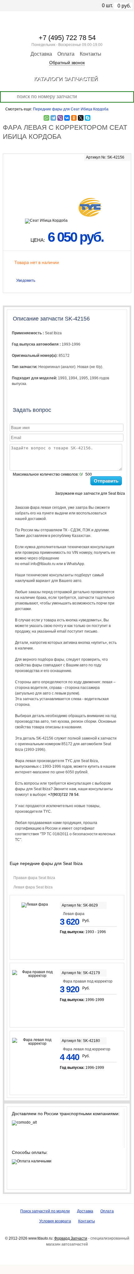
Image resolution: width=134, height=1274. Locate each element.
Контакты (90, 54)
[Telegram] (53, 118)
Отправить (106, 480)
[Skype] (87, 118)
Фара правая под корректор (87, 981)
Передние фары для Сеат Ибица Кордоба (70, 109)
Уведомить (25, 280)
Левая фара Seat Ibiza (33, 887)
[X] (81, 118)
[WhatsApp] (46, 118)
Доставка (41, 54)
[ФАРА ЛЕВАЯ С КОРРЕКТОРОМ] (67, 174)
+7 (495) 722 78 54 (67, 38)
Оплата (65, 54)
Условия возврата (55, 1221)
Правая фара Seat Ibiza (34, 878)
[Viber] (60, 118)
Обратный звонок (67, 62)
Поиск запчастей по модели (45, 1211)
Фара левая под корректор (86, 1049)
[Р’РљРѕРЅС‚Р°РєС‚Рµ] (67, 118)
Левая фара (73, 914)
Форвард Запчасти (70, 1238)
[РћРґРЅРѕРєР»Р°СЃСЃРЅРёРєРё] (74, 118)
